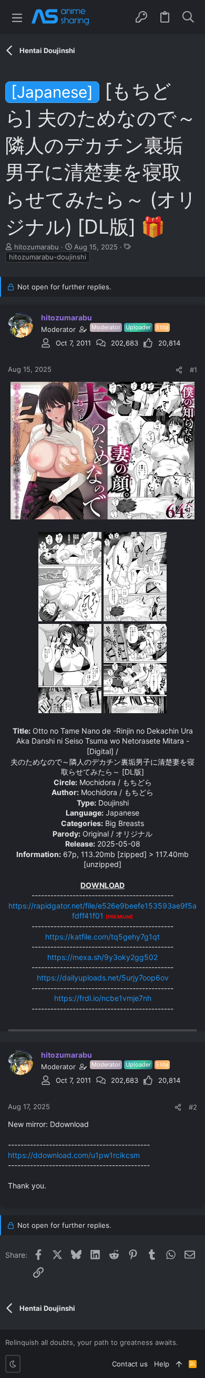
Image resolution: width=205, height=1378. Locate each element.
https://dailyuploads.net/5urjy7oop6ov (103, 977)
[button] (17, 17)
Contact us (130, 1364)
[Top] (179, 1364)
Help (161, 1364)
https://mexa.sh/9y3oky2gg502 (102, 957)
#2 (193, 1107)
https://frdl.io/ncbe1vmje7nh (102, 998)
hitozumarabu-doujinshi (47, 257)
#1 (193, 370)
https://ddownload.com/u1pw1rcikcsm (74, 1155)
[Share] (179, 370)
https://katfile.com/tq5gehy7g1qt (102, 936)
